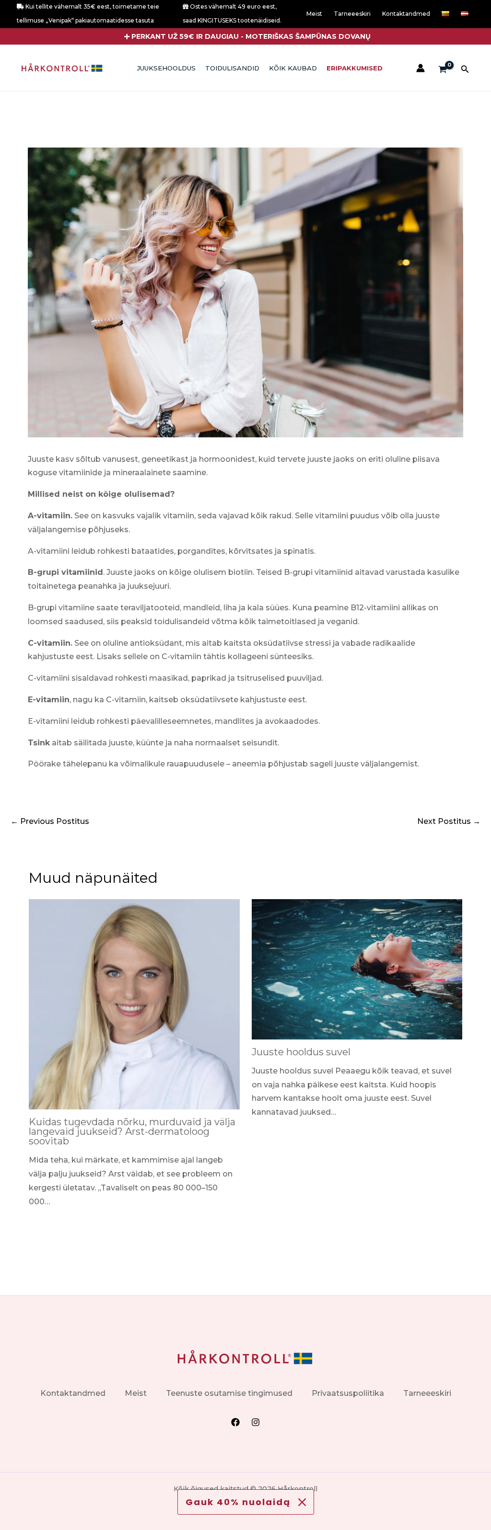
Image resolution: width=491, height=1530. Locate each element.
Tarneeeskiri (352, 13)
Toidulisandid (232, 68)
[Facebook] (235, 1422)
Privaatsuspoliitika (348, 1393)
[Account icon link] (420, 68)
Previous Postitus (50, 821)
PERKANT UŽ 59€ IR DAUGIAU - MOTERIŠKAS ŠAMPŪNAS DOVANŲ (251, 36)
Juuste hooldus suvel (301, 1052)
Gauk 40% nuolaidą (238, 1502)
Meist (314, 13)
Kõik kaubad (293, 68)
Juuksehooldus (166, 68)
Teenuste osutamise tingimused (229, 1393)
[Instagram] (255, 1422)
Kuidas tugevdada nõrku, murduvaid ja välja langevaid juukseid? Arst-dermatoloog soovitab (132, 1131)
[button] (245, 36)
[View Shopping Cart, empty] (442, 70)
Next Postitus (448, 821)
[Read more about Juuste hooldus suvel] (357, 968)
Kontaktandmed (406, 13)
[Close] (302, 1502)
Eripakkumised (355, 68)
